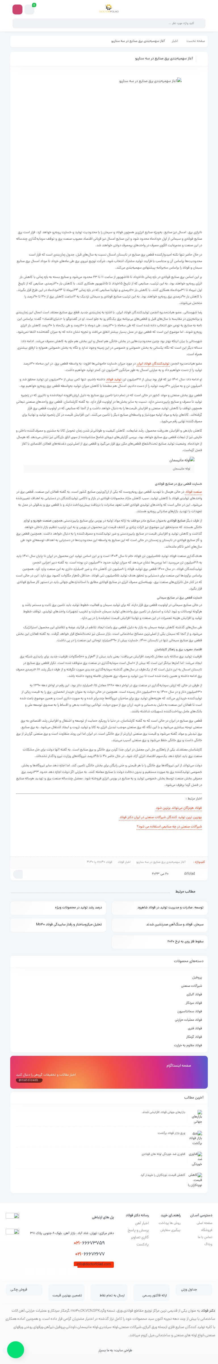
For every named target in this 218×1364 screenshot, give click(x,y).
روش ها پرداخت (170, 1223)
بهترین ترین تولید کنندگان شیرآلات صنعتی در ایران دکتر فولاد (161, 817)
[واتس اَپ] (15, 1347)
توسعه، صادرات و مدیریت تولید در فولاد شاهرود (170, 907)
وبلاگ (208, 1244)
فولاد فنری (195, 1028)
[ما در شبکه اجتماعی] (17, 9)
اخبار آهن (142, 1223)
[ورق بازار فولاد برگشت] (195, 1138)
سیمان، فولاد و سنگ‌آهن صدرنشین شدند (175, 924)
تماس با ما (205, 1237)
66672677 (90, 1254)
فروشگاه (206, 1230)
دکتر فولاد (208, 1311)
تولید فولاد (113, 379)
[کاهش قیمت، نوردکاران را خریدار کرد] (195, 1180)
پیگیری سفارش (170, 1230)
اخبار (175, 41)
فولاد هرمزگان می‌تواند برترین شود (179, 808)
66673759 (89, 1243)
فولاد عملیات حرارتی (188, 1020)
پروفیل (197, 977)
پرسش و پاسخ (138, 1230)
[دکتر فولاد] (109, 9)
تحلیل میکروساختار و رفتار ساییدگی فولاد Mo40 (69, 924)
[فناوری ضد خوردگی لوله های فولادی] (195, 1159)
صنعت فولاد (193, 492)
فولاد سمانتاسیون (189, 1011)
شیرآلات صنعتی (191, 986)
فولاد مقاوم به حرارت (188, 1045)
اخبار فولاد (124, 862)
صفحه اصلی (204, 1223)
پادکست (143, 1244)
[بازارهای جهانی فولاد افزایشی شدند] (195, 1117)
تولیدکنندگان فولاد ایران (153, 363)
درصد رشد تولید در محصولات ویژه (78, 907)
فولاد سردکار (194, 1003)
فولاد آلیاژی (194, 994)
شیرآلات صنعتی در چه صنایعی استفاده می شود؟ (169, 826)
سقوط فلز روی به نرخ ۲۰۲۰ (185, 941)
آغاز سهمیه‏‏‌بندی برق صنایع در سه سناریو (160, 862)
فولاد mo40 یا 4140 (99, 862)
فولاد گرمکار (194, 1037)
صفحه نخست (195, 41)
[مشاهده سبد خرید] (29, 10)
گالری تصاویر (140, 1237)
